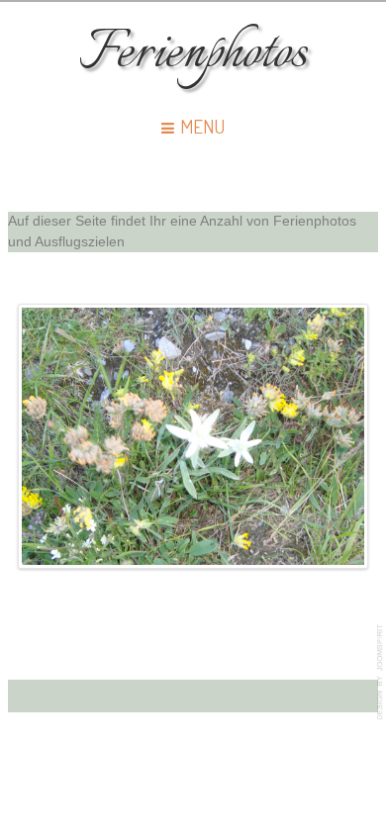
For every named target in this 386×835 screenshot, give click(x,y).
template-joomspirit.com (381, 672)
